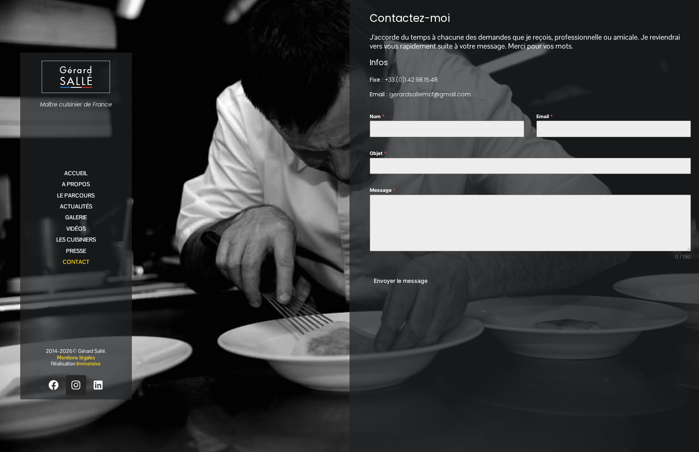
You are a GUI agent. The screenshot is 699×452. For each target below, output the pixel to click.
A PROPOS (76, 184)
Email (544, 116)
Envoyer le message (401, 280)
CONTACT (76, 261)
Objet (378, 153)
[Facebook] (54, 385)
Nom (377, 116)
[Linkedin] (98, 385)
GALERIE (76, 217)
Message (383, 190)
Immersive (88, 363)
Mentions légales (76, 357)
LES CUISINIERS (76, 239)
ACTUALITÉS (76, 206)
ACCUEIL (75, 173)
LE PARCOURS (76, 195)
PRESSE (76, 251)
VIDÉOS (76, 228)
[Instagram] (76, 385)
